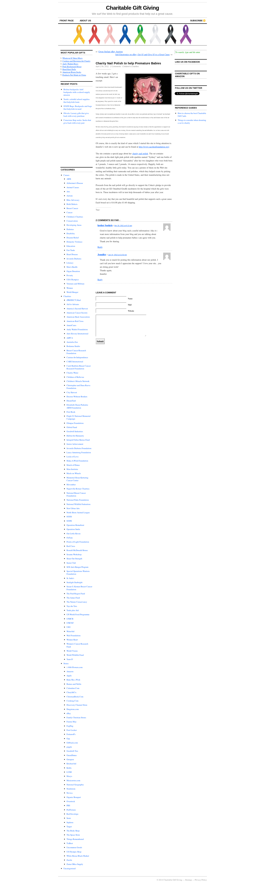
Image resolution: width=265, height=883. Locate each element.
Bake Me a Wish (73, 679)
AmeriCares (71, 325)
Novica (70, 792)
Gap (68, 738)
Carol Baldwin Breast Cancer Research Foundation (79, 367)
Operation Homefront (75, 525)
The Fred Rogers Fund (76, 593)
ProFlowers (71, 809)
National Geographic (75, 784)
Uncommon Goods (74, 847)
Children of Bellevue (75, 377)
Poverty (70, 275)
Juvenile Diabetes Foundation (79, 448)
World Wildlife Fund (75, 655)
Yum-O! (70, 659)
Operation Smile (73, 529)
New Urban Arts (73, 508)
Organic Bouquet (74, 797)
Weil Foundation (74, 635)
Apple (69, 675)
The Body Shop (73, 830)
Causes (66, 175)
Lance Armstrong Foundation (79, 452)
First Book (71, 411)
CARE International (75, 361)
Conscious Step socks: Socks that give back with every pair (77, 121)
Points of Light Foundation (78, 541)
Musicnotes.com (73, 780)
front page (67, 20)
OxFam (70, 537)
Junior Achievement (75, 444)
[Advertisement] (75, 146)
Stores (66, 663)
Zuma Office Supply (75, 864)
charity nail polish (140, 153)
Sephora (70, 822)
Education (71, 246)
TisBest (70, 843)
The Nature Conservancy (77, 601)
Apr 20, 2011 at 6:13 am (123, 226)
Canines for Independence (77, 357)
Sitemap (188, 879)
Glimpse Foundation (75, 423)
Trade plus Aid (73, 610)
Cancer (69, 212)
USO (68, 627)
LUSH (69, 772)
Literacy (70, 262)
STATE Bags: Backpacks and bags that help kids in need (77, 107)
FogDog (70, 726)
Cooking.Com (72, 700)
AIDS (69, 179)
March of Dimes (73, 465)
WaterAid (70, 631)
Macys (69, 776)
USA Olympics (73, 279)
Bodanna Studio (73, 346)
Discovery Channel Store (77, 704)
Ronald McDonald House (77, 550)
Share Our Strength (74, 558)
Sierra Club (71, 562)
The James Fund (73, 597)
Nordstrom (71, 788)
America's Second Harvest (77, 308)
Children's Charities (75, 216)
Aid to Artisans (73, 304)
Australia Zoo (72, 342)
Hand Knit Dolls (69, 69)
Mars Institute (72, 469)
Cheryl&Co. (72, 692)
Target (69, 826)
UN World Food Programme (78, 614)
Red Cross (71, 546)
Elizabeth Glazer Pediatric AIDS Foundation (77, 406)
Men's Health (72, 267)
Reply (100, 247)
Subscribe (196, 20)
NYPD (69, 521)
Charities (67, 296)
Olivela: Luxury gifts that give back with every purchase (76, 114)
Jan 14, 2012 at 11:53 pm (117, 255)
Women (70, 288)
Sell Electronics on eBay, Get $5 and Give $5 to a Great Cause (142, 54)
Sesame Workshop (74, 554)
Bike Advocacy (73, 200)
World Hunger (72, 292)
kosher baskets (105, 225)
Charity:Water (72, 372)
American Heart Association (78, 316)
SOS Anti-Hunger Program (77, 567)
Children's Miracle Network (78, 381)
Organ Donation (73, 271)
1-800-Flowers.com (75, 667)
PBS (68, 805)
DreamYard (71, 400)
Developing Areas (74, 225)
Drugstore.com (73, 709)
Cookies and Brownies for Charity (76, 61)
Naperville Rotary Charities (78, 488)
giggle (69, 746)
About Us (85, 20)
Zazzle (69, 860)
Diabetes (70, 229)
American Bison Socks (71, 72)
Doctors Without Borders (77, 396)
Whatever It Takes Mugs (72, 58)
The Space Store (73, 834)
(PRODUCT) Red (74, 300)
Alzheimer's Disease (75, 183)
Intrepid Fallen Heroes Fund (78, 439)
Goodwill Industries (75, 431)
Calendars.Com (73, 688)
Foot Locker (72, 730)
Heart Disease (72, 254)
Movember (71, 484)
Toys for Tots (72, 606)
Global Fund (72, 427)
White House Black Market (78, 855)
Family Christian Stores (76, 717)
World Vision (72, 650)
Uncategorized (69, 868)
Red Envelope (72, 814)
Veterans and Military (75, 283)
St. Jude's (70, 578)
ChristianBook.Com (75, 696)
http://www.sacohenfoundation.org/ (154, 146)
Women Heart (72, 639)
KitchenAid (71, 763)
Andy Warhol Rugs (70, 63)
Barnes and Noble (74, 684)
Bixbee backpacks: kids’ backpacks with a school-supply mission (76, 92)
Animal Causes (73, 187)
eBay (69, 713)
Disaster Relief (73, 237)
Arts (68, 191)
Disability (71, 233)
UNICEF (70, 622)
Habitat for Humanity (75, 435)
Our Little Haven (74, 533)
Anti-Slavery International (77, 333)
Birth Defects (72, 204)
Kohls (69, 767)
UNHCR (70, 618)
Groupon (70, 759)
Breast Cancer (72, 208)
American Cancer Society (77, 312)
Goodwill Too (72, 751)
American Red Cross (75, 321)
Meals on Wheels (74, 473)
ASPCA (70, 337)
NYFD (69, 516)
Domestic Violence (74, 241)
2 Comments (115, 66)
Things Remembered (75, 839)
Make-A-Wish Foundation (77, 460)
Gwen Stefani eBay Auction (110, 51)
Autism (70, 195)
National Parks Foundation (78, 499)
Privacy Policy (201, 879)
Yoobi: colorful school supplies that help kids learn (76, 100)
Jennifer (102, 254)
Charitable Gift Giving (132, 8)
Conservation (72, 220)
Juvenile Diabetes (74, 258)
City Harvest (72, 392)
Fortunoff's (71, 734)
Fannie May (72, 721)
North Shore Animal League (78, 512)
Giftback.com (72, 742)
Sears (69, 818)
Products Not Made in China (74, 75)
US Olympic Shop (74, 851)
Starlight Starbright (75, 582)
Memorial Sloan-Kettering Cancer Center (77, 479)
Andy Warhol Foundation (77, 329)
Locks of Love (73, 456)
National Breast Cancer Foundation (76, 494)
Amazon (70, 671)
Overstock (71, 801)
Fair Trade (71, 250)
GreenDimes (72, 755)
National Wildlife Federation (78, 504)
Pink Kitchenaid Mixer (71, 66)
